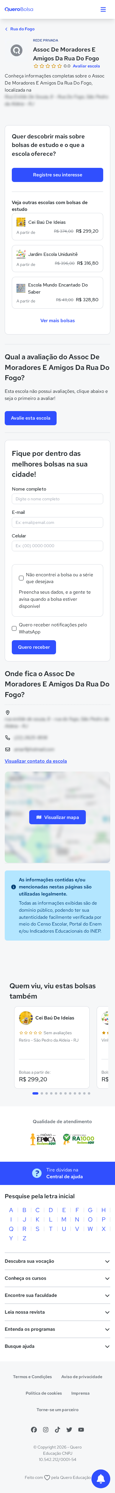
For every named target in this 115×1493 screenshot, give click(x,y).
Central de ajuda (64, 1176)
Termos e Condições (32, 1376)
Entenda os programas (30, 1329)
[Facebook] (34, 1429)
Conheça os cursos (25, 1278)
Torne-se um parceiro (57, 1409)
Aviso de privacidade (81, 1376)
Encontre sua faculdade (31, 1295)
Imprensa (80, 1393)
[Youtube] (81, 1429)
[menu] (103, 9)
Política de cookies (44, 1393)
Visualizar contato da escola (36, 761)
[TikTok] (57, 1429)
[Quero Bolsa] (30, 9)
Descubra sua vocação (29, 1261)
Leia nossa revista (25, 1312)
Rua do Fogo (21, 29)
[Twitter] (69, 1429)
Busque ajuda (19, 1346)
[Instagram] (45, 1429)
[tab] (35, 1093)
